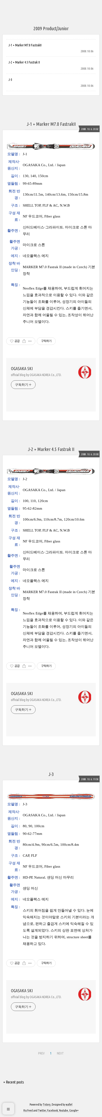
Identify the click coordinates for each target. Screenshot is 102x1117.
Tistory (47, 1104)
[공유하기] (24, 341)
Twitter (42, 1110)
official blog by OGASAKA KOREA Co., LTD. (36, 375)
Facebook (52, 1110)
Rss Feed (28, 1110)
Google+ (74, 1110)
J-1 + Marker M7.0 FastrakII (25, 45)
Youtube (63, 1110)
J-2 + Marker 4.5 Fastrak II (24, 62)
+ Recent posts (13, 1082)
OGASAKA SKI (22, 368)
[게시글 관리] (30, 341)
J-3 (10, 80)
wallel (69, 1104)
